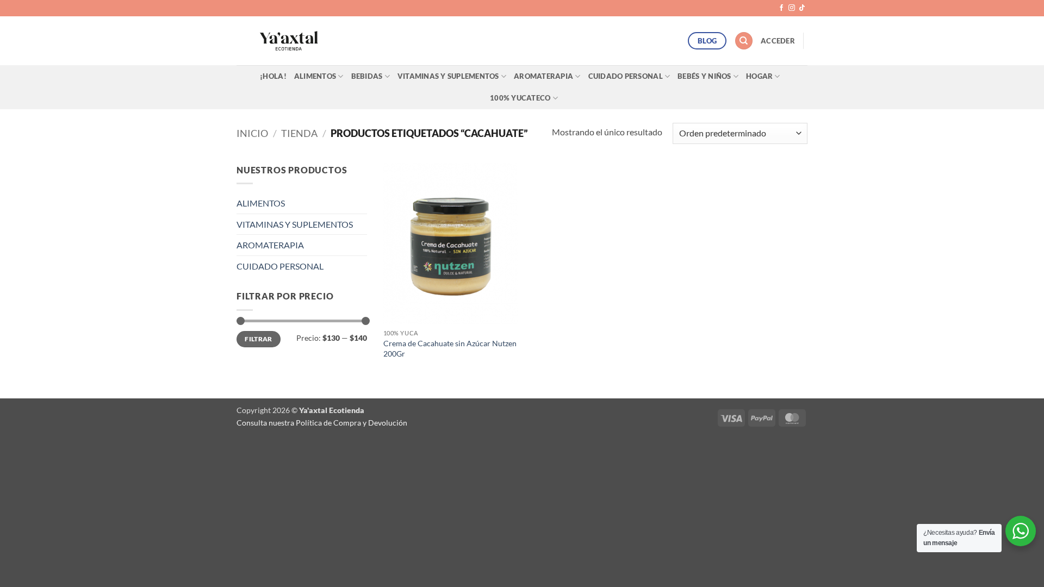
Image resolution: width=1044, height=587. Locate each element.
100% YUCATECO (520, 97)
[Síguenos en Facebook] (781, 8)
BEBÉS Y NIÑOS (704, 76)
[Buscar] (744, 41)
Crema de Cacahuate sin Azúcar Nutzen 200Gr (450, 348)
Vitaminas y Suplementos (448, 76)
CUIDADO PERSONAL (280, 266)
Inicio (252, 133)
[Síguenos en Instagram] (791, 8)
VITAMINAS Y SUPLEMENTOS (295, 224)
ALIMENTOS (315, 76)
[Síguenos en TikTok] (802, 8)
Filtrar (258, 339)
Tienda (299, 133)
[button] (778, 41)
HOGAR (759, 76)
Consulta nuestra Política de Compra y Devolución (322, 422)
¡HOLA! (273, 76)
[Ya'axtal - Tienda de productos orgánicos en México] (289, 40)
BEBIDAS (367, 76)
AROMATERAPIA (543, 76)
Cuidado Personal (625, 76)
